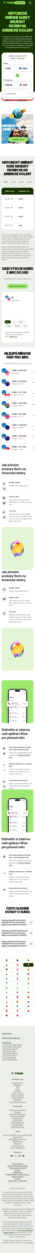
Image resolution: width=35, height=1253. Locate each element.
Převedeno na (8, 80)
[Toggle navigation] (30, 3)
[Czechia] (28, 965)
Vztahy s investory (17, 1093)
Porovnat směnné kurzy (17, 1148)
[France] (17, 974)
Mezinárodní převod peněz (17, 1110)
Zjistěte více (13, 336)
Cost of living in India (8, 1051)
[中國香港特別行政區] (17, 1016)
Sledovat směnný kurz (17, 286)
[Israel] (17, 983)
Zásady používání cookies (17, 1168)
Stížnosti (17, 1170)
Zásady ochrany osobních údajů (17, 1166)
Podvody (17, 1178)
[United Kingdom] (28, 974)
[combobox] (24, 68)
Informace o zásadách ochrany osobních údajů (17, 1135)
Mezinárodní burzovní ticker (17, 1139)
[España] (28, 969)
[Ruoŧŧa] (17, 1006)
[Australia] (17, 960)
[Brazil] (28, 960)
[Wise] (9, 3)
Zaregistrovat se (18, 139)
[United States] (17, 1011)
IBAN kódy (17, 1143)
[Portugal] (28, 997)
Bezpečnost (17, 1085)
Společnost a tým (17, 1083)
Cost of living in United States (11, 1047)
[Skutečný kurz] (25, 56)
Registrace (20, 3)
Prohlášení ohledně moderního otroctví (18, 1174)
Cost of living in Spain (9, 1057)
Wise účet (17, 1112)
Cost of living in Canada (9, 1059)
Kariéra (17, 1089)
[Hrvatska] (17, 979)
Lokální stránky (17, 1172)
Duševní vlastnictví (17, 1176)
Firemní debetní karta (17, 1123)
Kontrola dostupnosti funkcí (17, 1102)
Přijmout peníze (17, 1118)
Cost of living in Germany (10, 1053)
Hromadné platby (17, 1125)
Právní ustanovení (17, 1164)
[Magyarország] (28, 979)
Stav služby (17, 1091)
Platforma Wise (17, 1121)
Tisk (17, 1087)
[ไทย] (28, 1006)
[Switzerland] (17, 965)
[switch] (17, 75)
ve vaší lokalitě (28, 1242)
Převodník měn (17, 1137)
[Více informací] (12, 199)
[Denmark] (17, 969)
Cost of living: (6, 1042)
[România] (17, 1002)
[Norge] (17, 997)
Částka (6, 63)
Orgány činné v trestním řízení (17, 1181)
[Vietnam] (28, 1011)
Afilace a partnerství (17, 1096)
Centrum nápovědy (17, 1098)
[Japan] (28, 988)
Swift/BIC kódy (17, 1141)
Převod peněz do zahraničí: (11, 1038)
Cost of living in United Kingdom (12, 1044)
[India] (28, 983)
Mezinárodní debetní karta (17, 1114)
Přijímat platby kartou (17, 1127)
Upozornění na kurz (17, 1145)
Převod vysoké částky (17, 1116)
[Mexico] (28, 993)
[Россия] (28, 1002)
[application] (19, 310)
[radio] (14, 321)
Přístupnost (17, 1100)
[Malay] (17, 993)
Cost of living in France (9, 1055)
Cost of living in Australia (10, 1049)
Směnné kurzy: (7, 1033)
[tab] (6, 182)
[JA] (17, 988)
